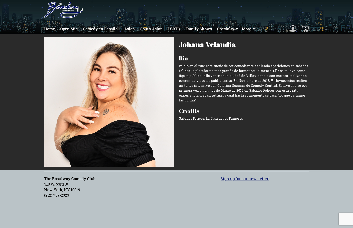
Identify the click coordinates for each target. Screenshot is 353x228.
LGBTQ (174, 28)
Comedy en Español (101, 28)
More (246, 28)
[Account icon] (293, 28)
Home (49, 28)
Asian (129, 28)
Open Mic (69, 28)
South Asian (151, 28)
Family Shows (198, 28)
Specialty (226, 28)
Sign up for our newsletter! (245, 178)
